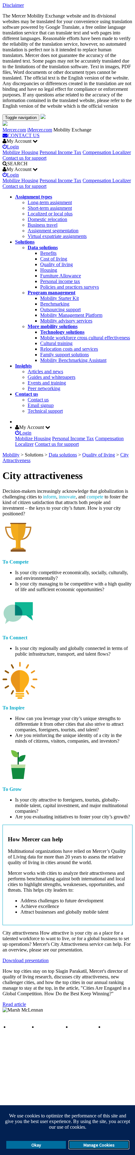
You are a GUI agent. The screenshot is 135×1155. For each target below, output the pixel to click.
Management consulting (116, 1029)
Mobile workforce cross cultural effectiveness (85, 337)
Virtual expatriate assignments (57, 236)
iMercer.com (39, 129)
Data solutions (43, 247)
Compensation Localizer (107, 152)
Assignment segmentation (53, 230)
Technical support (45, 411)
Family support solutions (64, 354)
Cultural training (56, 343)
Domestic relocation (47, 219)
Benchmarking (54, 304)
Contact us (26, 394)
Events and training (47, 382)
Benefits (48, 253)
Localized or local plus (50, 213)
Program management (51, 292)
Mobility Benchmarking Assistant (73, 360)
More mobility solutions (53, 326)
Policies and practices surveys (69, 287)
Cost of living (53, 258)
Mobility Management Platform (71, 315)
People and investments (82, 1029)
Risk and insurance (18, 1029)
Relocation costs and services (69, 349)
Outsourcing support (60, 309)
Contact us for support (24, 158)
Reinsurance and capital (49, 1029)
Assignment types (33, 196)
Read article (14, 1004)
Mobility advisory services (66, 320)
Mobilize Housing (20, 152)
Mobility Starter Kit (59, 298)
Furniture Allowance (60, 275)
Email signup (41, 405)
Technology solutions (62, 332)
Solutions (25, 242)
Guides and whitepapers (51, 377)
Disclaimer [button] (13, 5)
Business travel (42, 225)
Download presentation (26, 960)
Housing (48, 270)
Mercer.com (14, 129)
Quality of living (56, 264)
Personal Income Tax (60, 152)
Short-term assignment (50, 208)
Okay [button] (36, 1145)
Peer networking (44, 388)
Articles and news (45, 371)
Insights (23, 366)
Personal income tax (60, 281)
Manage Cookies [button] (99, 1145)
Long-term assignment (50, 202)
